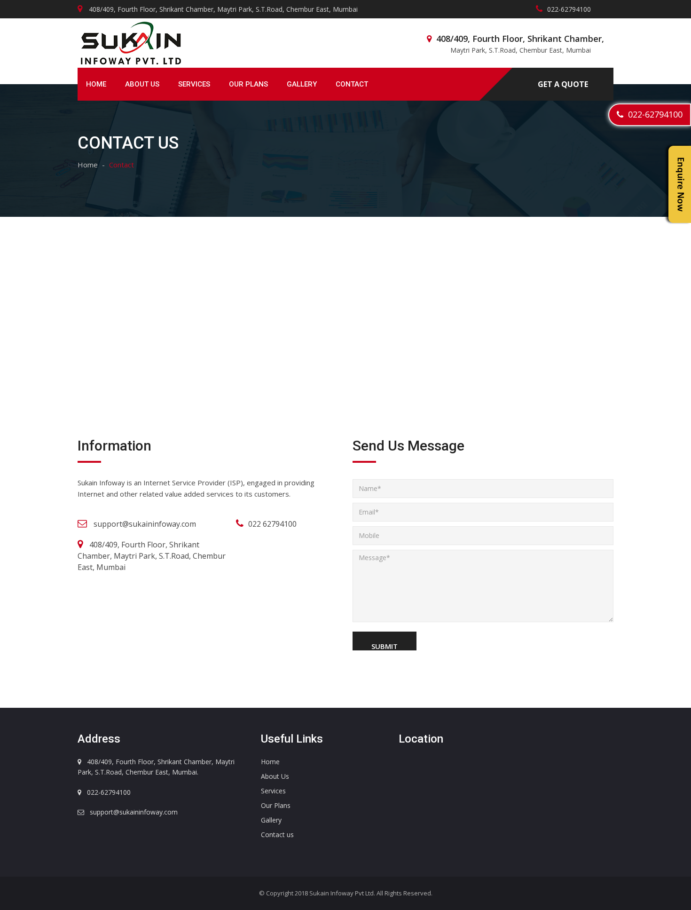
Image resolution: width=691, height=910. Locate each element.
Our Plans (248, 84)
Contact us (277, 834)
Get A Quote (563, 84)
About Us (275, 776)
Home (96, 84)
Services (194, 84)
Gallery (302, 84)
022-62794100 (653, 114)
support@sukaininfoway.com (145, 524)
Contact (352, 84)
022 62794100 (272, 524)
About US (142, 84)
